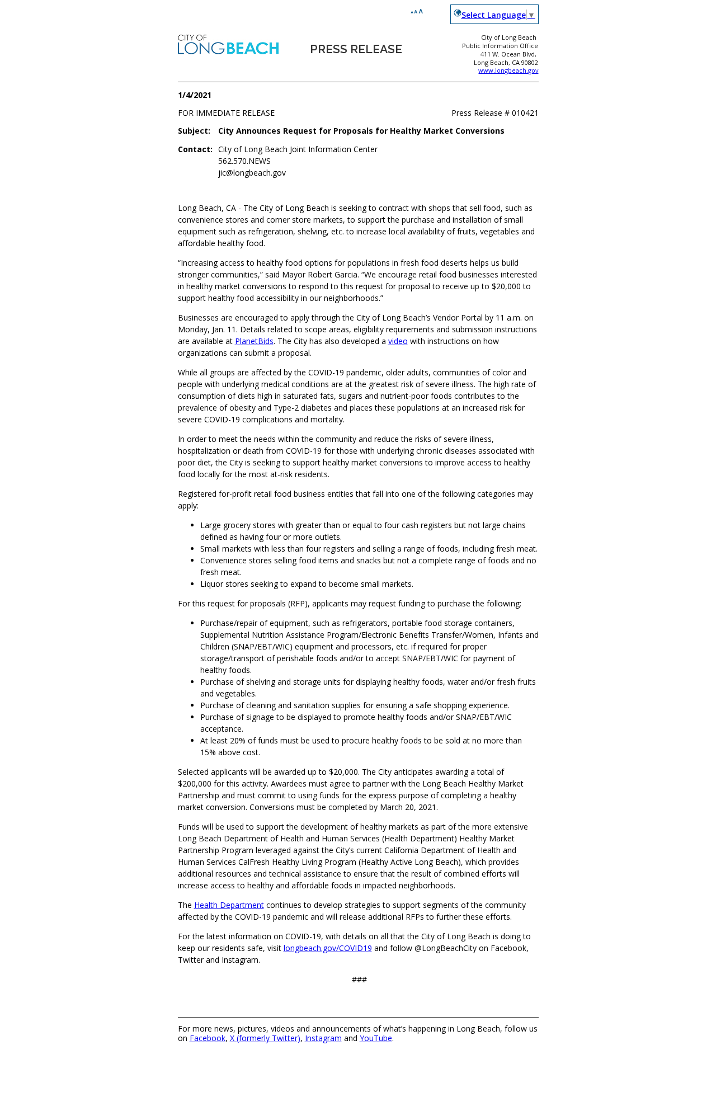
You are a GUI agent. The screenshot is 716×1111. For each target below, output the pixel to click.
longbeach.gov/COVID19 (328, 948)
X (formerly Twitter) (265, 1038)
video (398, 341)
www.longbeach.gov (508, 70)
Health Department (229, 905)
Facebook (207, 1038)
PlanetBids (254, 341)
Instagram (323, 1038)
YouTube (376, 1038)
